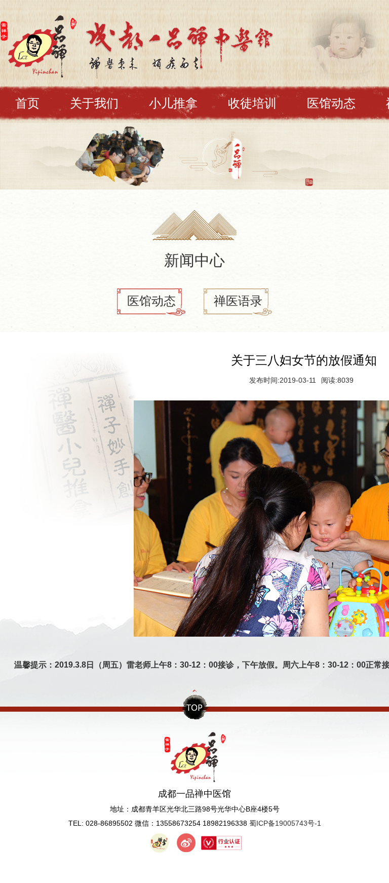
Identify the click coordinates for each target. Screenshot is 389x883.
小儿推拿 (173, 103)
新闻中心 (194, 260)
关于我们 (94, 103)
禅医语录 (238, 301)
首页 (27, 103)
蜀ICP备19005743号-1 (285, 823)
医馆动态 (331, 103)
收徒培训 (252, 103)
